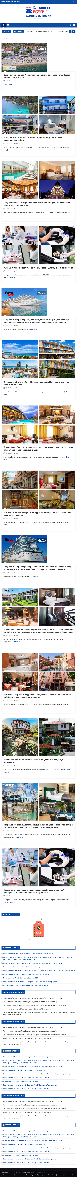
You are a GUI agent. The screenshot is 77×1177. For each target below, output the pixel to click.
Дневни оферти (12, 948)
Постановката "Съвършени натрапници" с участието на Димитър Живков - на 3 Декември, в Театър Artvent (39, 970)
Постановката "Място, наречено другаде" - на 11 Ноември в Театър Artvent (28, 953)
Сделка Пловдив (19, 1175)
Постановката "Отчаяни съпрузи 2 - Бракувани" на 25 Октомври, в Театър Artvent (30, 982)
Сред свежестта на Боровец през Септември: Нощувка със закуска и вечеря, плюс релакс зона (34, 1005)
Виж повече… (9, 85)
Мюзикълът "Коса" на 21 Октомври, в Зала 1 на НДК (20, 978)
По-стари (7, 914)
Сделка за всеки (38, 16)
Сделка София (7, 1175)
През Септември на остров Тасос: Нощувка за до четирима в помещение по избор (30, 1002)
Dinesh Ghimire (40, 1172)
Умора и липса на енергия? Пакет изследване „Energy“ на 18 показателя (38, 268)
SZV (16, 80)
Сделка (60, 1175)
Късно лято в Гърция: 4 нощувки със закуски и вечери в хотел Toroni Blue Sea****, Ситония (47, 31)
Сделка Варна (18, 31)
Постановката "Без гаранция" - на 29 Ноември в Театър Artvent (24, 967)
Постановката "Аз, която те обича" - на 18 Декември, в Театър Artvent (26, 974)
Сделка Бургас (41, 1175)
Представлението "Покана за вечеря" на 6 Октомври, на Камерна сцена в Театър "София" (33, 963)
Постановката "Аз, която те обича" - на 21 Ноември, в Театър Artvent (26, 985)
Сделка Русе (51, 1175)
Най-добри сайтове (69, 1175)
